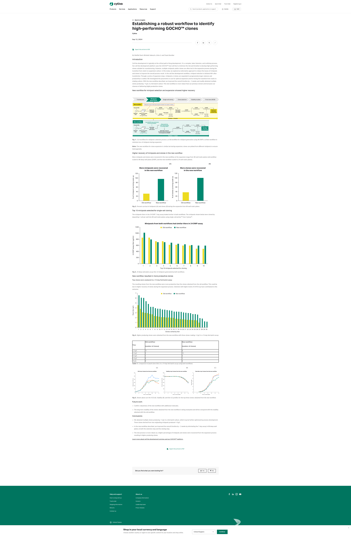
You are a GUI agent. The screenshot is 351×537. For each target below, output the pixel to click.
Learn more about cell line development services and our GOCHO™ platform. (157, 439)
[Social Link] (197, 43)
